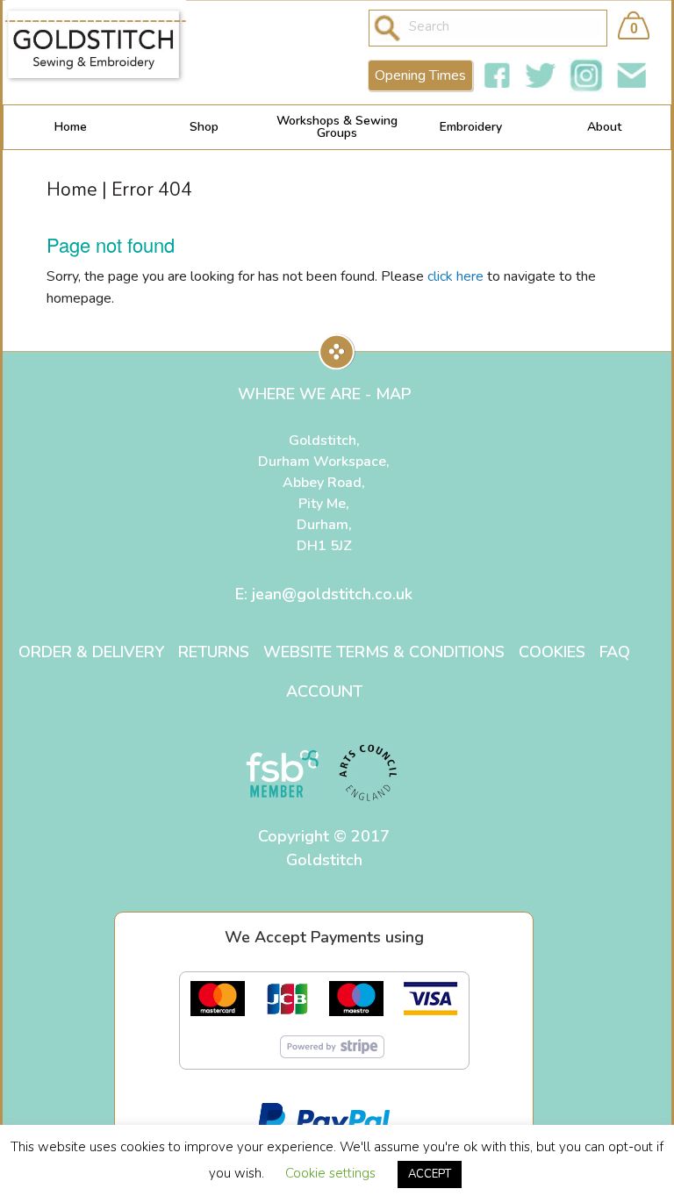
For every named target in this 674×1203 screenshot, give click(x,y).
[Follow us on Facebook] (497, 75)
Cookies (552, 651)
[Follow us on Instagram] (586, 75)
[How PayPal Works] (324, 1117)
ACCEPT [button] (429, 1174)
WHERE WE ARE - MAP (324, 394)
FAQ (614, 651)
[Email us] (632, 75)
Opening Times (420, 75)
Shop (204, 126)
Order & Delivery (91, 651)
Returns (213, 651)
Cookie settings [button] (330, 1173)
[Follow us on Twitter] (540, 75)
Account (324, 691)
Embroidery (471, 126)
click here (455, 276)
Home (70, 126)
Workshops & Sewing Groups (337, 126)
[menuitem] (70, 127)
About (604, 126)
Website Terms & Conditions (384, 651)
